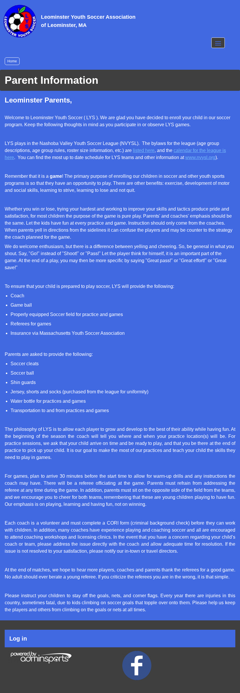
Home (12, 61)
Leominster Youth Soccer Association (88, 21)
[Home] (20, 21)
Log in (18, 638)
